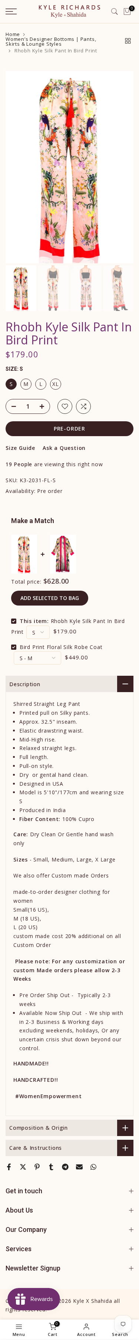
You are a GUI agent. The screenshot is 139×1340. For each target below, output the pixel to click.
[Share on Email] (79, 1167)
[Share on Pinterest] (37, 1167)
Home (13, 34)
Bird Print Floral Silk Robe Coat (61, 646)
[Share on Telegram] (65, 1167)
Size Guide (20, 447)
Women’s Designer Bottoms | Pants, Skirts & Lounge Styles (51, 41)
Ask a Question (64, 447)
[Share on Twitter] (23, 1167)
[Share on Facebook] (9, 1167)
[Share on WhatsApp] (93, 1167)
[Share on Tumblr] (51, 1167)
